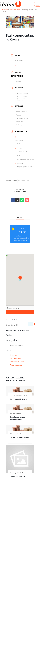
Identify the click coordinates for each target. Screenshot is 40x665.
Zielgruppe (19, 125)
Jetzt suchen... (12, 319)
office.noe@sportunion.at (25, 159)
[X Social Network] (17, 200)
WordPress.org (16, 365)
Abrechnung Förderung (18, 399)
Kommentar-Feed (17, 361)
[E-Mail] (27, 200)
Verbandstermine (21, 112)
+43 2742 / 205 (22, 151)
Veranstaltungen (15, 10)
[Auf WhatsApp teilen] (22, 200)
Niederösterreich (24, 181)
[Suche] (30, 324)
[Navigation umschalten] (37, 4)
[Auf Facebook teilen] (13, 200)
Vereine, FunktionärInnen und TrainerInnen (21, 118)
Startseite (5, 10)
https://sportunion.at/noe (25, 167)
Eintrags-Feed (15, 358)
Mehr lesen (18, 81)
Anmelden (14, 355)
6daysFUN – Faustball (17, 476)
